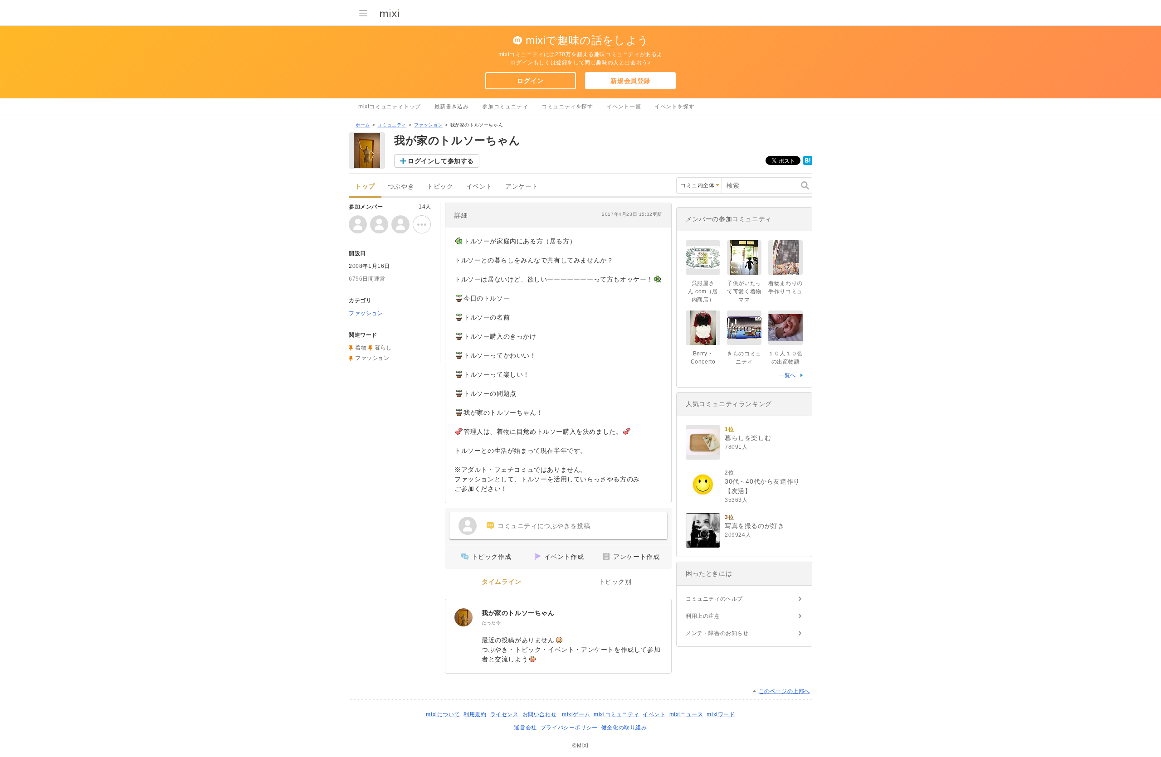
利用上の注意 (703, 616)
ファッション (428, 124)
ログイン (530, 80)
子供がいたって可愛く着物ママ (744, 291)
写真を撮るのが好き (754, 525)
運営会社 (525, 727)
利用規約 (474, 714)
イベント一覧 (624, 106)
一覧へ (787, 375)
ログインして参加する (441, 161)
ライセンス (504, 714)
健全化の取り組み (624, 727)
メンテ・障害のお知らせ (717, 633)
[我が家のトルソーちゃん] (463, 617)
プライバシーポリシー (569, 727)
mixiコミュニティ (616, 714)
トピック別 (615, 581)
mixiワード (721, 714)
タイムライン (502, 581)
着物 (360, 348)
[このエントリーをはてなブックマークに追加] (807, 163)
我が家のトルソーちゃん (518, 612)
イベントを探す (674, 106)
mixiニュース (686, 714)
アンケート (521, 186)
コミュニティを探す (567, 106)
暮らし (383, 348)
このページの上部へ (784, 691)
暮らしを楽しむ (748, 438)
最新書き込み (451, 106)
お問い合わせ (539, 714)
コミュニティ (391, 124)
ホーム (363, 124)
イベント (479, 186)
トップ (365, 186)
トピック (440, 186)
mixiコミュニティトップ (389, 106)
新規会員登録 (630, 80)
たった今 (491, 622)
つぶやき (401, 186)
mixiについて (443, 714)
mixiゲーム (576, 714)
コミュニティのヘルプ (714, 599)
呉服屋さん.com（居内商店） (703, 291)
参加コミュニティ (505, 106)
